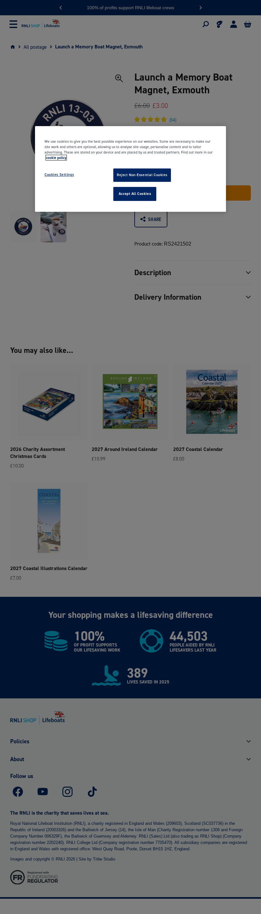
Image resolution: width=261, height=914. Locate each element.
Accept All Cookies (135, 193)
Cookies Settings (59, 174)
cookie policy (56, 157)
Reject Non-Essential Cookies (142, 175)
